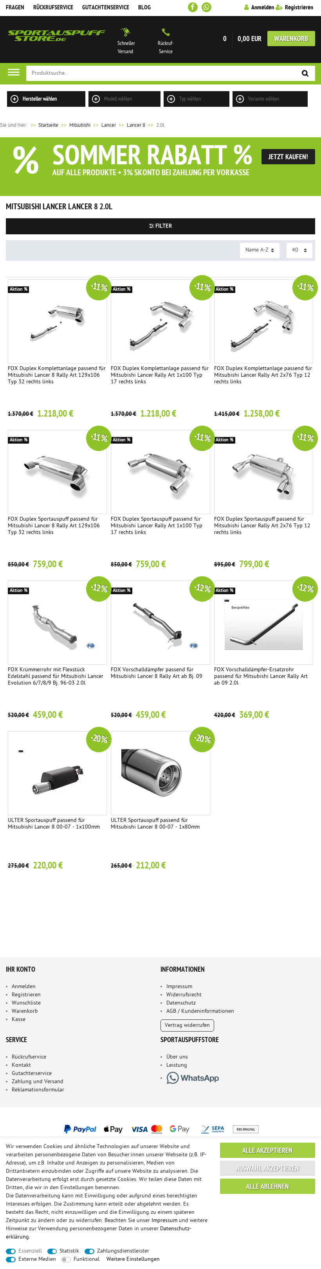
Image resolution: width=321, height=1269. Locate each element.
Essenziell (30, 1251)
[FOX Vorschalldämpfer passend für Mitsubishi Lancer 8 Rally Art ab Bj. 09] (160, 623)
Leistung (176, 1065)
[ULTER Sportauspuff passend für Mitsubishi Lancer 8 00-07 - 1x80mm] (160, 773)
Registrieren (26, 995)
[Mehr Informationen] (160, 1129)
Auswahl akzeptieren (267, 1169)
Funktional (86, 1259)
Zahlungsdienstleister (123, 1251)
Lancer (108, 125)
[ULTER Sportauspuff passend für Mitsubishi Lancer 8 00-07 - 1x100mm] (57, 773)
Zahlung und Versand (37, 1082)
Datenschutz (181, 1003)
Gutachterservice (32, 1073)
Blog (144, 8)
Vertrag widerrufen (187, 1025)
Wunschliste (26, 1003)
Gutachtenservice (105, 8)
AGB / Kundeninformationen (200, 1011)
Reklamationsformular (38, 1090)
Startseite (43, 125)
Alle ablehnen (267, 1187)
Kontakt (21, 1065)
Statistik (69, 1251)
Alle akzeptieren (267, 1151)
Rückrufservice (53, 8)
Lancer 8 (136, 125)
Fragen (15, 8)
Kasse (18, 1019)
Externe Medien (37, 1259)
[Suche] (305, 74)
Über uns (177, 1057)
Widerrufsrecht (184, 995)
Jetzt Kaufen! (288, 157)
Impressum (179, 986)
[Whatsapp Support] (206, 7)
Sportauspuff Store (57, 39)
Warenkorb (291, 39)
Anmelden (24, 986)
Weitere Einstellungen (133, 1259)
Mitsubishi (79, 125)
